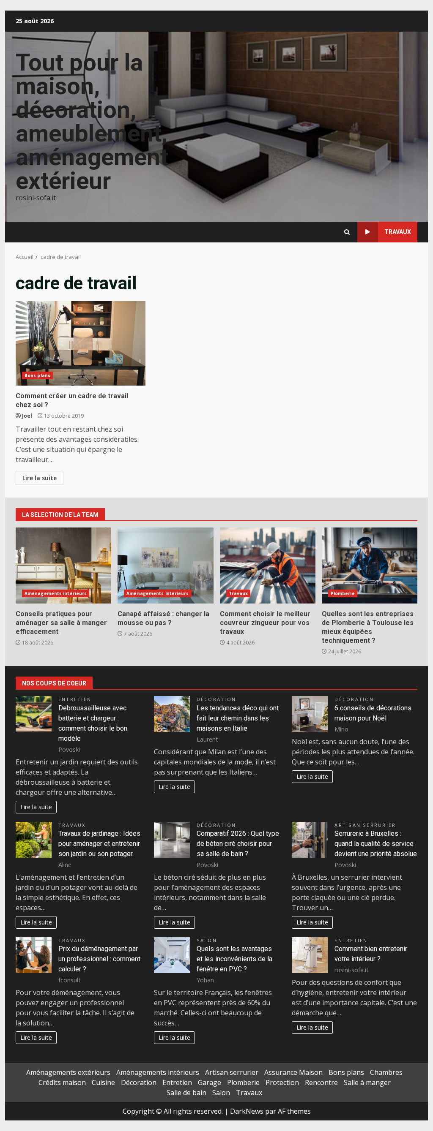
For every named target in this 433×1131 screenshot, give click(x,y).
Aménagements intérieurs (56, 593)
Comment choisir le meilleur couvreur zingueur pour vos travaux (267, 565)
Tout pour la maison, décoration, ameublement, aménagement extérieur (92, 122)
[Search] (347, 232)
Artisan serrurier (365, 825)
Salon (207, 940)
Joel (27, 415)
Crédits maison (62, 1082)
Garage (209, 1082)
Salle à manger (367, 1082)
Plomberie (343, 593)
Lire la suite (39, 478)
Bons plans (37, 375)
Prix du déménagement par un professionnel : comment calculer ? (99, 959)
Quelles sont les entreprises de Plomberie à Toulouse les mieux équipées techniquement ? (369, 565)
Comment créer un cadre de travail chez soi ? (80, 343)
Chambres (386, 1072)
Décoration (216, 699)
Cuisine (103, 1082)
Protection (282, 1082)
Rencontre (321, 1082)
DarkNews (246, 1111)
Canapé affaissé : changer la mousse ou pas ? (165, 565)
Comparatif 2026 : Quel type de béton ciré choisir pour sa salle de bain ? (238, 843)
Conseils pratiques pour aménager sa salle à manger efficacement (63, 565)
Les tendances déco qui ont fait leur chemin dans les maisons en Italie (238, 718)
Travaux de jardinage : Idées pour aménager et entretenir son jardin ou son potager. (99, 843)
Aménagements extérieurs (68, 1072)
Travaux (397, 231)
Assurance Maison (293, 1072)
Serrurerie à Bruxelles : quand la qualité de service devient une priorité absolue (375, 843)
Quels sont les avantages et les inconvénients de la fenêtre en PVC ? (234, 959)
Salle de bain (186, 1092)
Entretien (74, 699)
